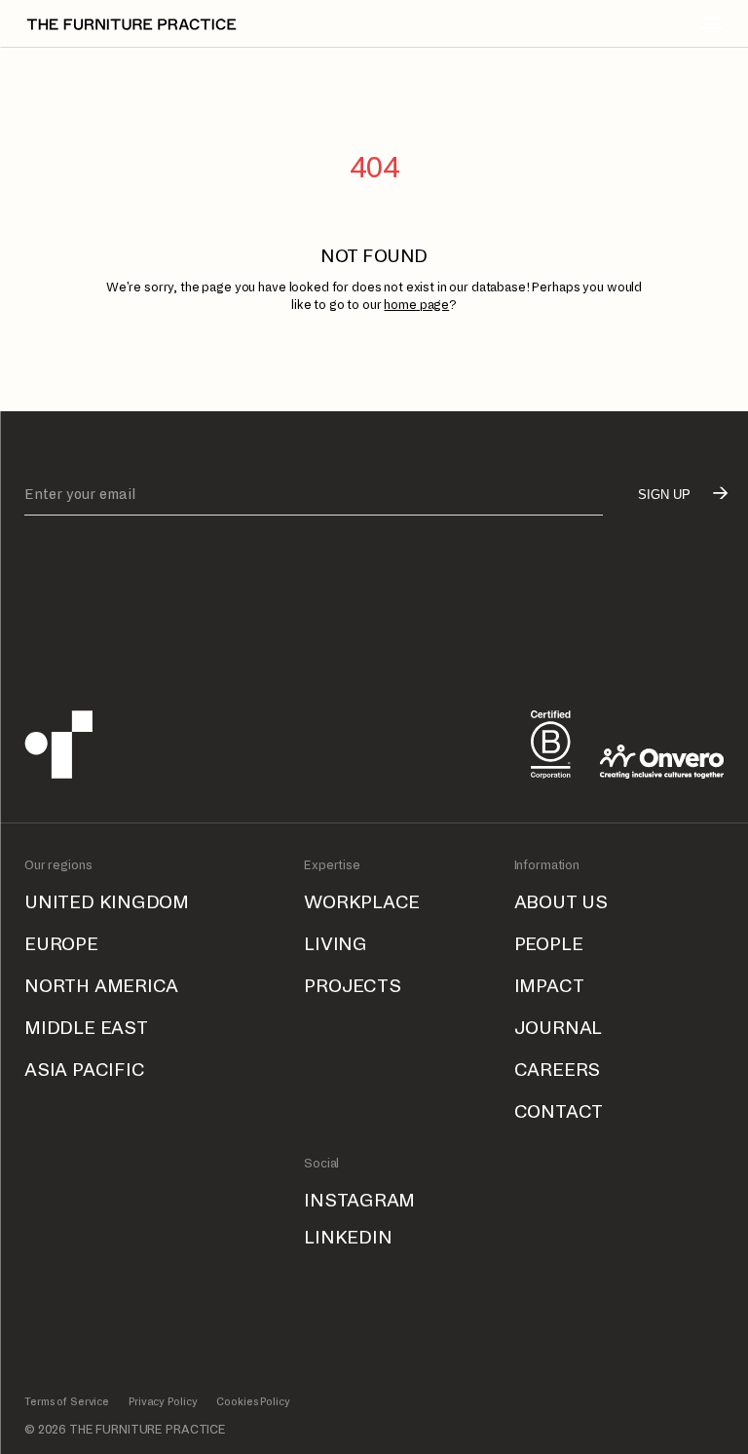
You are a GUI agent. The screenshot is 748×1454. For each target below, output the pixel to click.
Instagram (359, 1200)
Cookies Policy (252, 1401)
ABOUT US (561, 902)
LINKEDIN (348, 1237)
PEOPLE (548, 944)
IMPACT (549, 986)
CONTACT (559, 1111)
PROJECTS (352, 986)
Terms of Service (66, 1401)
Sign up (664, 494)
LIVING (335, 944)
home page (416, 305)
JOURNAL (558, 1027)
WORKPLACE (362, 902)
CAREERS (557, 1069)
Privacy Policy (163, 1401)
